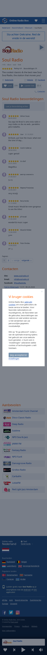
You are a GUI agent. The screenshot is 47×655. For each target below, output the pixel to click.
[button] (42, 291)
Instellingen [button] (14, 358)
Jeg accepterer (18, 354)
